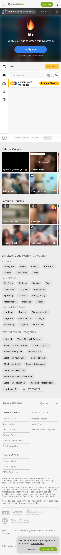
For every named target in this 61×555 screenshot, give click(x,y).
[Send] (56, 75)
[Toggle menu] (3, 4)
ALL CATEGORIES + (32, 389)
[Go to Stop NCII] (20, 521)
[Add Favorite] (5, 66)
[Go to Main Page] (18, 4)
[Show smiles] (49, 75)
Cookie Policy (37, 543)
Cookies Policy (10, 435)
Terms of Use (9, 424)
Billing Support (9, 467)
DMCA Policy (9, 430)
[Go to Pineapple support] (5, 521)
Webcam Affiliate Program (43, 430)
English (46, 403)
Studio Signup (37, 424)
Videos (45, 11)
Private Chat (48, 83)
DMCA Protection (10, 472)
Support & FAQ (9, 461)
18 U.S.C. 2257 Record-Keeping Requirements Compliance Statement (28, 531)
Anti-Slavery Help (11, 446)
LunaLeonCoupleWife (16, 255)
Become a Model (39, 419)
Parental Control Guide (13, 441)
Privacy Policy (9, 419)
